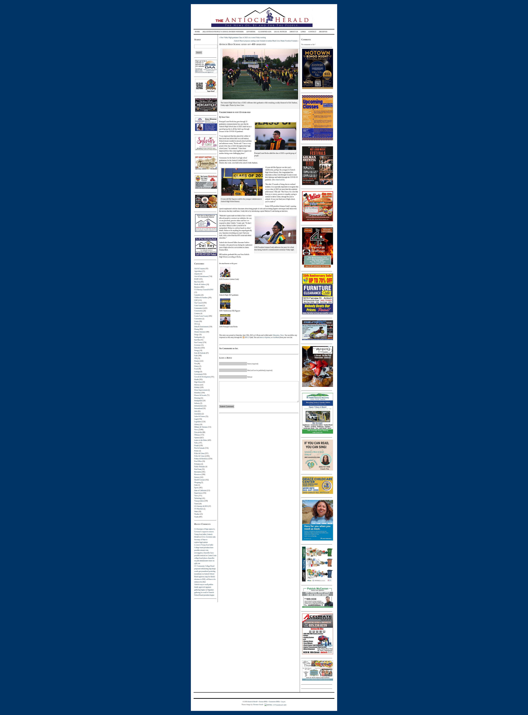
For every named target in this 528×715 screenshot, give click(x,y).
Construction (198, 311)
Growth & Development (202, 377)
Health (196, 379)
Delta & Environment (201, 327)
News (196, 430)
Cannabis (197, 295)
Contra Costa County (201, 316)
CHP (196, 300)
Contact (312, 32)
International (198, 408)
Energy (196, 350)
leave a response (264, 337)
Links (303, 32)
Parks (196, 443)
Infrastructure (198, 406)
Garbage (197, 372)
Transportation (199, 501)
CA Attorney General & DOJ (203, 290)
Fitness (196, 366)
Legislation (197, 422)
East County (198, 342)
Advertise (250, 32)
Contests (197, 313)
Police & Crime (199, 453)
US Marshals (198, 509)
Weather (197, 514)
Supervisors (198, 493)
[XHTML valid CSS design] (275, 704)
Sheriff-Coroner (199, 480)
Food (196, 369)
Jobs (195, 411)
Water (196, 511)
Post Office (198, 461)
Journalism (197, 414)
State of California (200, 490)
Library (196, 424)
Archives (323, 32)
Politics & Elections (200, 459)
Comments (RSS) (274, 701)
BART (196, 279)
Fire (195, 364)
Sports (196, 488)
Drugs (196, 335)
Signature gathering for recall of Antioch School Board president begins (204, 592)
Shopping (197, 482)
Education (197, 348)
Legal (196, 419)
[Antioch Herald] (263, 28)
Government (198, 374)
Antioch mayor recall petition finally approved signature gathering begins (203, 587)
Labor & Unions (199, 416)
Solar (196, 485)
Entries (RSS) (263, 701)
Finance (196, 361)
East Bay (197, 340)
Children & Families (200, 298)
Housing (197, 398)
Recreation (197, 472)
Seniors (196, 477)
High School (198, 382)
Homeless (197, 393)
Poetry (196, 451)
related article (279, 180)
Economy (197, 345)
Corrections (198, 319)
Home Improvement (200, 390)
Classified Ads (264, 32)
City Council (198, 303)
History (196, 385)
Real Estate (197, 469)
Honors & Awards (200, 395)
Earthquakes (198, 337)
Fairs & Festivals (199, 353)
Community (198, 308)
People (196, 445)
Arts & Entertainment (201, 276)
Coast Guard (198, 305)
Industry (197, 403)
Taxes (196, 496)
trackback (276, 337)
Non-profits (198, 432)
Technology (198, 498)
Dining (196, 329)
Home (197, 32)
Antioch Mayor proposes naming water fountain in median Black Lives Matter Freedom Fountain (265, 41)
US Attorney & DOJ (201, 506)
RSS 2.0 (247, 337)
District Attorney (199, 332)
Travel (196, 504)
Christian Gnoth (258, 704)
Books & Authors (200, 284)
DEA (196, 324)
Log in (283, 701)
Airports (197, 274)
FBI (195, 358)
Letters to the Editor (200, 440)
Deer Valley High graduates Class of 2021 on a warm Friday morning (243, 38)
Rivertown (197, 474)
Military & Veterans (200, 427)
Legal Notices (280, 32)
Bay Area (197, 282)
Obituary (197, 435)
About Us (294, 32)
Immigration (198, 401)
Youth (196, 517)
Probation (197, 464)
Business (197, 287)
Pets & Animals (199, 448)
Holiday (197, 387)
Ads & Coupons (199, 269)
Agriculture (198, 271)
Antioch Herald (253, 701)
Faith (196, 356)
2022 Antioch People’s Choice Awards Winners (223, 32)
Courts (196, 321)
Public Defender (199, 467)
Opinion (197, 438)
